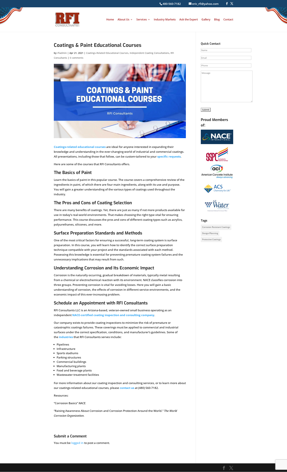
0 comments (76, 57)
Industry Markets (165, 19)
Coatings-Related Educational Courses (107, 53)
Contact (228, 19)
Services (141, 19)
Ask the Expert (188, 19)
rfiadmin (62, 53)
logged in (77, 443)
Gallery (205, 19)
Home (110, 19)
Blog (217, 19)
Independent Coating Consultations (149, 53)
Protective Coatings (211, 239)
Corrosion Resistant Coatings (216, 227)
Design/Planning (210, 233)
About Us (123, 19)
